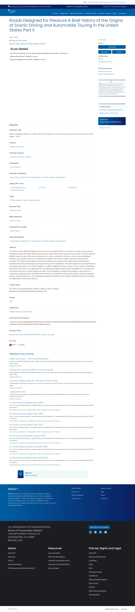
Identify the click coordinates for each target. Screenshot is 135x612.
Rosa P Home (76, 488)
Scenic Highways (17, 190)
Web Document (15, 210)
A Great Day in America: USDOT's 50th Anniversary (31, 369)
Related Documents (105, 62)
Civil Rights (93, 560)
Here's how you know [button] (120, 2)
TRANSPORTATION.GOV (112, 609)
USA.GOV (124, 609)
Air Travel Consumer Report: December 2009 (28, 446)
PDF (11, 301)
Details (100, 59)
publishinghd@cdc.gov (106, 74)
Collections (63, 13)
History (43, 187)
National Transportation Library (59, 560)
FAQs (10, 560)
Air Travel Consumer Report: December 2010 (28, 457)
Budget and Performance (97, 557)
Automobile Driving (18, 187)
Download (112, 47)
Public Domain (15, 221)
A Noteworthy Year (17, 391)
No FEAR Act (93, 576)
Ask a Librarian (53, 553)
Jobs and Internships (15, 564)
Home (55, 13)
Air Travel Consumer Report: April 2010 (26, 424)
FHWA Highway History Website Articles (30, 44)
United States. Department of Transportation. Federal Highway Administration (38, 177)
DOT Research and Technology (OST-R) (21, 568)
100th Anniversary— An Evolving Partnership (28, 358)
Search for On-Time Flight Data (59, 564)
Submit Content (104, 13)
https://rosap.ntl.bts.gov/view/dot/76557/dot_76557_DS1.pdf (31, 334)
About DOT (93, 553)
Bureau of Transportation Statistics (115, 7)
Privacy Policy (93, 583)
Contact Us (104, 499)
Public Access (91, 13)
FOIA (90, 568)
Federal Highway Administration (21, 312)
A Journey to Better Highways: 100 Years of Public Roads (33, 380)
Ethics (91, 564)
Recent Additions (77, 13)
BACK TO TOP (105, 128)
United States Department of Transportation (36, 7)
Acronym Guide (53, 568)
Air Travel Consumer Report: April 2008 (26, 402)
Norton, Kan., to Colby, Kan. (109, 113)
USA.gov (92, 587)
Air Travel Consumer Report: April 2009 (26, 413)
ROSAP (12, 489)
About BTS (11, 553)
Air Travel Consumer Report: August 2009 (27, 435)
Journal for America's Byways (20, 157)
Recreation (73, 187)
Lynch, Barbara (15, 167)
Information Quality (95, 572)
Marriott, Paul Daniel (19, 40)
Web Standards (94, 595)
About (103, 495)
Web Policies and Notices (97, 591)
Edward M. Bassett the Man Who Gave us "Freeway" (112, 110)
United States (15, 231)
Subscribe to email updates (99, 527)
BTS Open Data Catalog (56, 557)
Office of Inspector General (98, 579)
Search (123, 13)
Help (114, 13)
